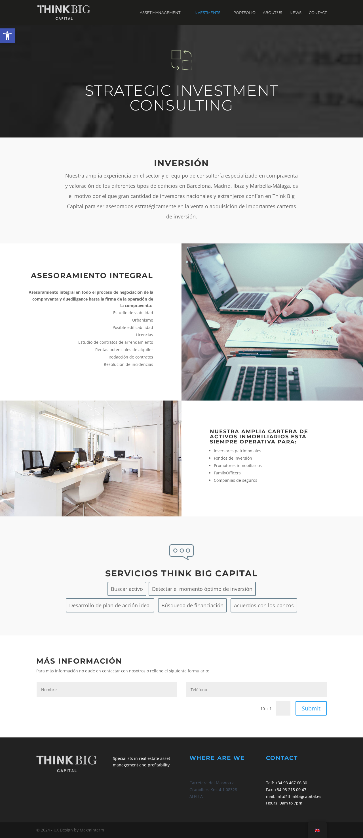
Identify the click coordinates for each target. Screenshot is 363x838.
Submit (311, 708)
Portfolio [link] (244, 13)
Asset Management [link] (160, 13)
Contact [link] (318, 13)
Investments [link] (206, 13)
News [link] (295, 13)
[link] (7, 35)
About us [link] (272, 13)
